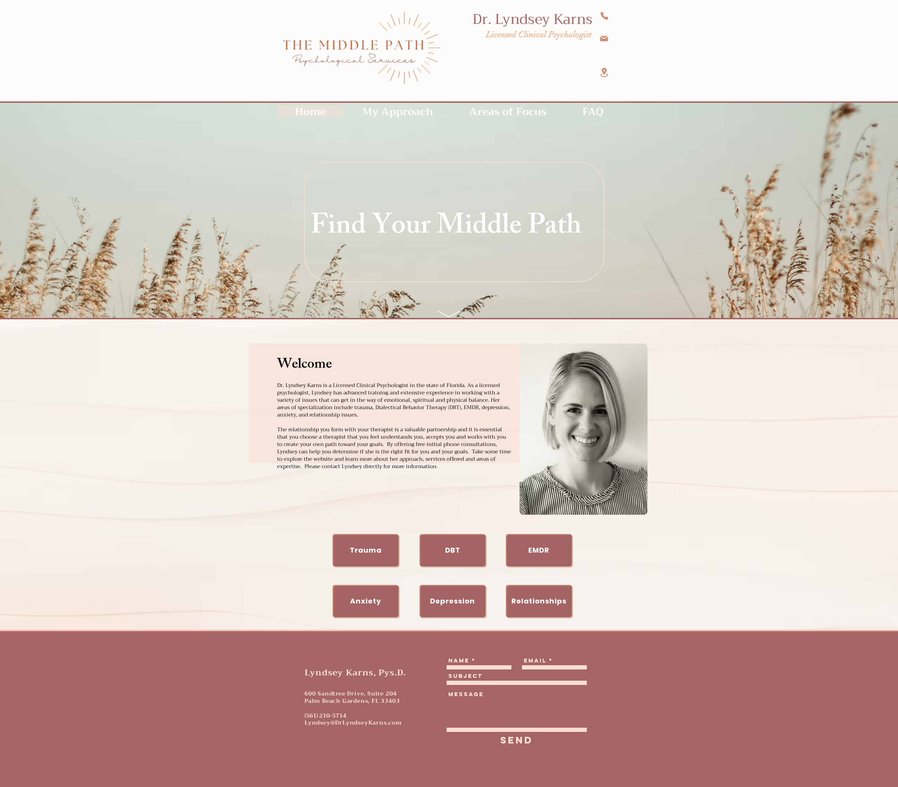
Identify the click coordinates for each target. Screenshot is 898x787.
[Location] (604, 72)
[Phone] (604, 15)
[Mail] (604, 39)
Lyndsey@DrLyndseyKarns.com (353, 723)
